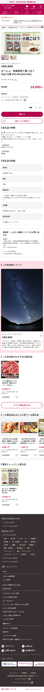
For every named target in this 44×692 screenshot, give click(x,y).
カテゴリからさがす (9, 535)
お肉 (5, 538)
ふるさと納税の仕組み (10, 597)
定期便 (23, 554)
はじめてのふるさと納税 (11, 593)
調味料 (31, 545)
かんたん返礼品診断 (9, 608)
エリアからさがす (9, 522)
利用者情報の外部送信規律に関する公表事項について (22, 676)
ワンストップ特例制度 (10, 628)
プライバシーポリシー (21, 679)
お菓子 (6, 545)
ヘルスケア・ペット (10, 554)
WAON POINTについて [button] (25, 100)
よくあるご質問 (8, 619)
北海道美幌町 (6, 455)
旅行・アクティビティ (24, 551)
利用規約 (33, 673)
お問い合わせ (10, 650)
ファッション (8, 551)
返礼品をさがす (16, 12)
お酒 (25, 542)
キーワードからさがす (10, 526)
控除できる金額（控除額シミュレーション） (18, 639)
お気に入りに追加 (41, 335)
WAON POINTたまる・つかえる (13, 612)
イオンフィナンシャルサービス (21, 682)
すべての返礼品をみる (22, 405)
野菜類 (6, 542)
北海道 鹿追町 (7, 66)
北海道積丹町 (24, 455)
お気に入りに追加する (22, 121)
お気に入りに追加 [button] (17, 397)
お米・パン (23, 538)
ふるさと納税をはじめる (38, 12)
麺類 (13, 545)
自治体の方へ (31, 650)
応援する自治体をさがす (5, 12)
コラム (5, 571)
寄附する (22, 114)
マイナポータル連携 (9, 635)
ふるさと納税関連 (9, 576)
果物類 (33, 538)
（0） (16, 80)
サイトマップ (14, 673)
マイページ (9, 646)
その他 (32, 554)
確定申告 (6, 632)
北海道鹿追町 (6, 397)
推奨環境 (24, 673)
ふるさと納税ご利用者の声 (12, 615)
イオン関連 (6, 580)
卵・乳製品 (16, 542)
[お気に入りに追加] (41, 335)
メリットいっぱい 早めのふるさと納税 (16, 604)
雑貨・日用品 (8, 548)
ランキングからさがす (10, 558)
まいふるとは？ (8, 600)
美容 (28, 548)
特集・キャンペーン (27, 12)
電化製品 (20, 548)
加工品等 (22, 545)
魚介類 (13, 538)
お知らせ (29, 646)
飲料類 (33, 542)
